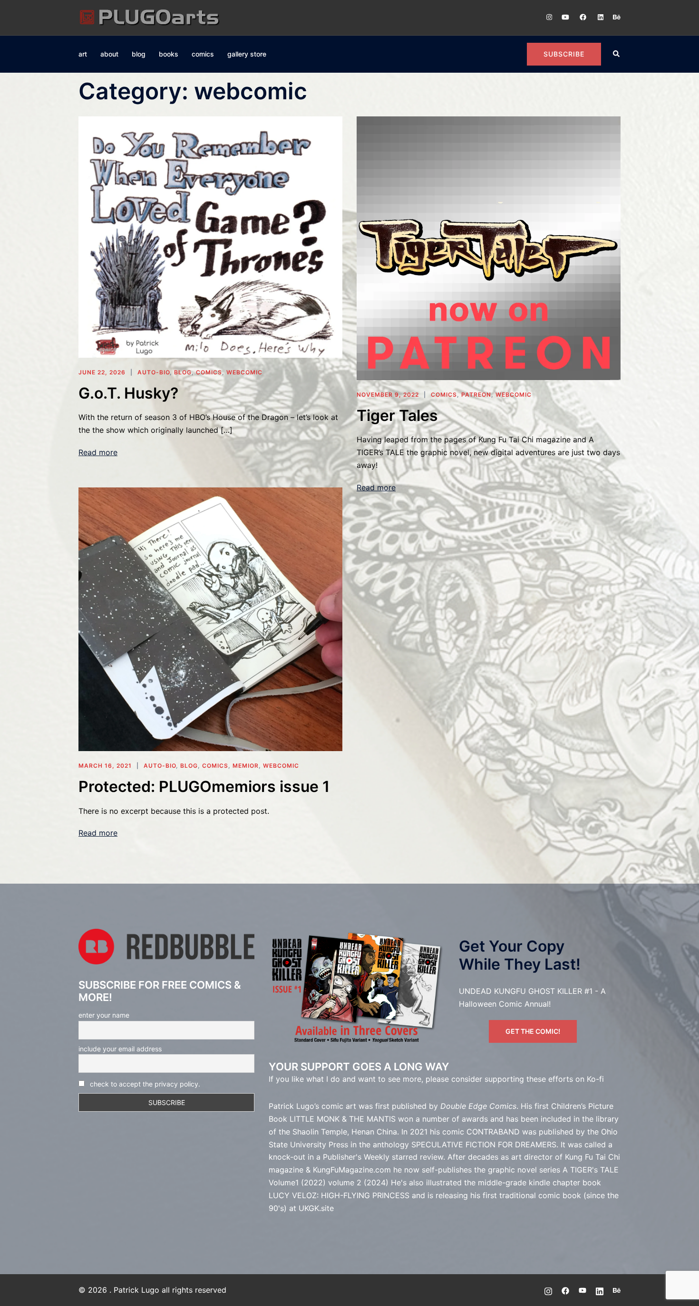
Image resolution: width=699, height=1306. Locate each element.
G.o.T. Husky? (128, 393)
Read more (97, 452)
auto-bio (153, 372)
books (168, 54)
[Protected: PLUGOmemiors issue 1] (210, 618)
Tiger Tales (397, 415)
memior (246, 765)
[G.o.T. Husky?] (210, 236)
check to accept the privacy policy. (145, 1084)
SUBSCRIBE (564, 54)
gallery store (246, 54)
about (109, 54)
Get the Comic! (532, 1031)
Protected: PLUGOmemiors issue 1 (204, 786)
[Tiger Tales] (489, 247)
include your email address (120, 1049)
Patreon (476, 394)
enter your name (103, 1015)
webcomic (244, 372)
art (82, 54)
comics (203, 54)
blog (139, 54)
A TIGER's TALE (591, 1169)
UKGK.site (316, 1208)
